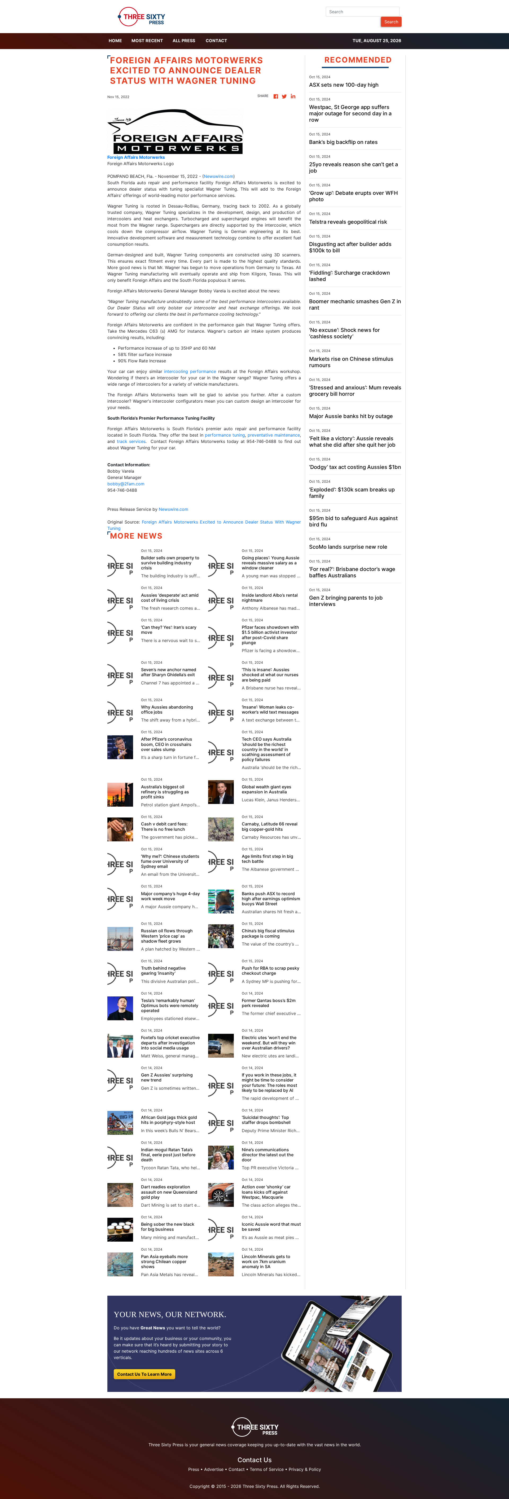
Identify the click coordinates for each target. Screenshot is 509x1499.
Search (391, 21)
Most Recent (147, 40)
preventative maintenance (274, 435)
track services (131, 441)
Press (193, 1469)
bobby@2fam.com (125, 483)
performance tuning (225, 435)
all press (184, 40)
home (115, 40)
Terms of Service (267, 1469)
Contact (216, 40)
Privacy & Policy (305, 1469)
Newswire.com (218, 176)
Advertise (213, 1469)
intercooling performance (190, 371)
